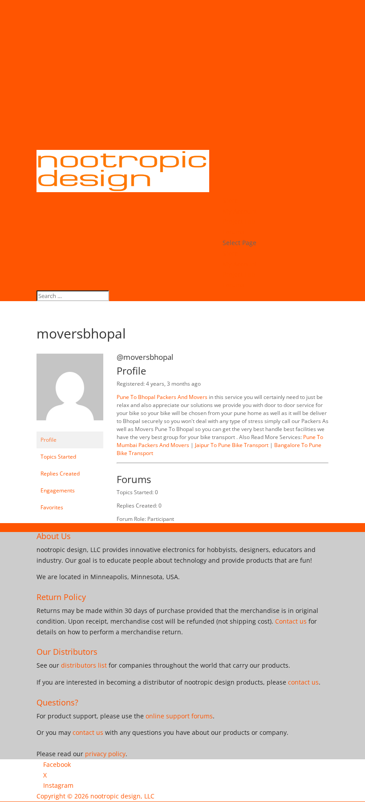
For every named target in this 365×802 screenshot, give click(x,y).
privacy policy (105, 754)
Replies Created (60, 473)
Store (230, 200)
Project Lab (239, 221)
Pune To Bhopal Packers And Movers (163, 397)
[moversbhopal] (69, 427)
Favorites (52, 507)
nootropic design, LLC (122, 796)
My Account (240, 211)
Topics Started (58, 456)
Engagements (58, 490)
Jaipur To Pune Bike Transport (232, 445)
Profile (49, 439)
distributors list (84, 665)
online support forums (179, 716)
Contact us (291, 621)
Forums (234, 232)
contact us (303, 682)
